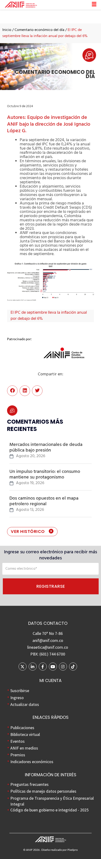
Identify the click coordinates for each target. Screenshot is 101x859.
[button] (67, 5)
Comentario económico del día (39, 30)
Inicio (6, 30)
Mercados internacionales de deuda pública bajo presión (45, 447)
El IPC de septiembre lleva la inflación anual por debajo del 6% (49, 315)
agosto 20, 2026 (30, 456)
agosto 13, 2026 (30, 510)
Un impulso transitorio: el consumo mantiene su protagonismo (44, 474)
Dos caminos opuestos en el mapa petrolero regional (43, 501)
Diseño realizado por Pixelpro (59, 849)
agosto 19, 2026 (30, 483)
